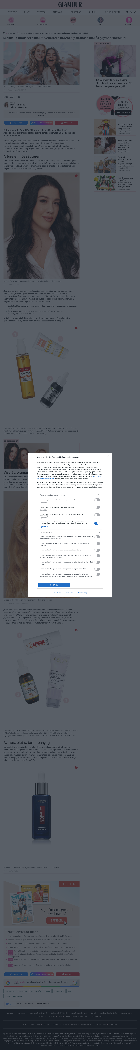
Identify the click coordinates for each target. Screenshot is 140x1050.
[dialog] (70, 525)
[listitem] (70, 495)
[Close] (108, 457)
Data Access (70, 593)
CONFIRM (54, 585)
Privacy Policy (82, 593)
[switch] (97, 499)
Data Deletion (57, 593)
